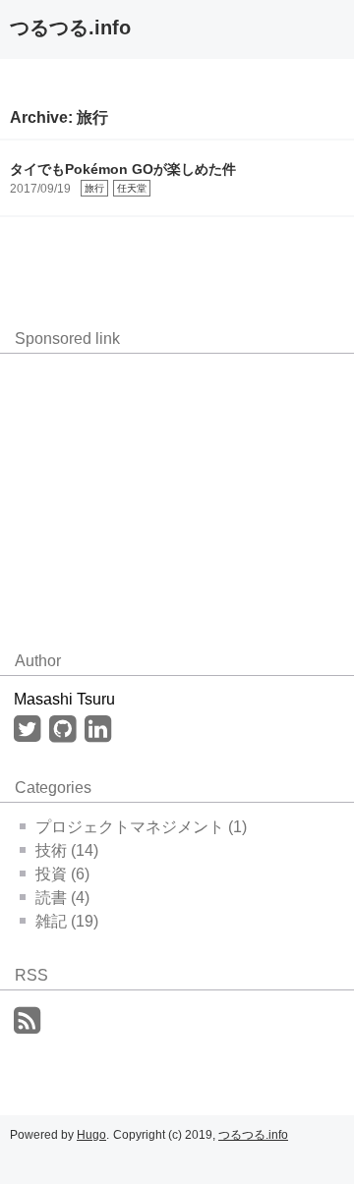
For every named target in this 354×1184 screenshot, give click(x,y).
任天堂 (132, 188)
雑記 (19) (66, 921)
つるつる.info (70, 27)
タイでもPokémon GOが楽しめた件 (123, 169)
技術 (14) (66, 850)
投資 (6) (62, 874)
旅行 (94, 188)
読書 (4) (62, 897)
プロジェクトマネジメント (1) (141, 826)
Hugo (91, 1135)
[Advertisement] (157, 491)
